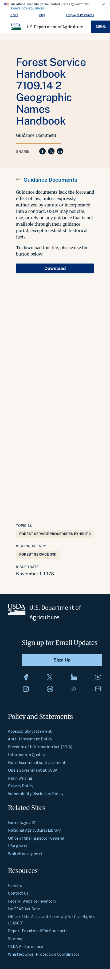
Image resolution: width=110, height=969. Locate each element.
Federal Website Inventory (32, 901)
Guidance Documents (50, 180)
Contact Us (18, 893)
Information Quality (26, 754)
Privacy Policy (20, 785)
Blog (42, 15)
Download (55, 268)
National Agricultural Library (34, 830)
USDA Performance (25, 946)
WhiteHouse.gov (23, 853)
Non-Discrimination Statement (37, 762)
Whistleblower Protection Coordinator (43, 954)
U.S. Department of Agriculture (55, 26)
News (14, 15)
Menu (101, 27)
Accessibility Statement (30, 731)
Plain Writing (20, 778)
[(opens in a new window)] (26, 677)
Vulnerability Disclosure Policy (35, 793)
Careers (15, 885)
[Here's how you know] (55, 5)
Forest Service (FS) (37, 554)
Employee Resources (80, 15)
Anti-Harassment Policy (30, 738)
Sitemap (15, 938)
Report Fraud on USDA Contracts (38, 930)
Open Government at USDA (32, 770)
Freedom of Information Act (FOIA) (40, 746)
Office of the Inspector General (36, 838)
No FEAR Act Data (24, 908)
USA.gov (15, 845)
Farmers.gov (19, 822)
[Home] (16, 29)
